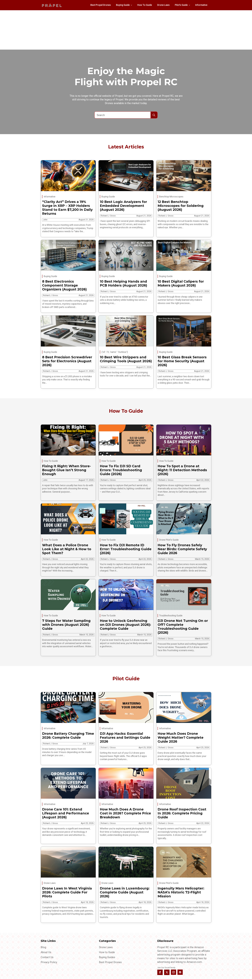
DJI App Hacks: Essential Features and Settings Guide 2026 (125, 737)
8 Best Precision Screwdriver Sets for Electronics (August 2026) (67, 361)
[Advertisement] (126, 30)
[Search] (154, 115)
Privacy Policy (49, 962)
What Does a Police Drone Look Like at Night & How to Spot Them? (66, 549)
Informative (201, 5)
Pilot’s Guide (181, 5)
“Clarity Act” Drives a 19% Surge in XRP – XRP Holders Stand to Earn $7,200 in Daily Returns (67, 208)
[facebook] (160, 972)
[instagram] (173, 972)
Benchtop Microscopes (171, 196)
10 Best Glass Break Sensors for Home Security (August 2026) (182, 361)
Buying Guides (107, 957)
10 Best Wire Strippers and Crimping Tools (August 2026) (126, 359)
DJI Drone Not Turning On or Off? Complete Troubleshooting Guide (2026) (183, 626)
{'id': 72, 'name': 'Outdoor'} (114, 352)
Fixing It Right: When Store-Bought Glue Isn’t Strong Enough (66, 470)
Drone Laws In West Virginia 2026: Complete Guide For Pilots (67, 892)
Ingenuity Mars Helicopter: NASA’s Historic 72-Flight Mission (181, 892)
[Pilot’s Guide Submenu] (190, 5)
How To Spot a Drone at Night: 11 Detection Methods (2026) (182, 470)
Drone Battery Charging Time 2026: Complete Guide (68, 735)
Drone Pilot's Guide (169, 540)
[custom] (180, 972)
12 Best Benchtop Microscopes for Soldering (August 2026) (181, 206)
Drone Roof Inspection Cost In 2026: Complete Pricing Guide (182, 813)
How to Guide (107, 952)
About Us (46, 952)
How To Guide (144, 5)
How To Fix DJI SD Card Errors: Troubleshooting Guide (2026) (121, 470)
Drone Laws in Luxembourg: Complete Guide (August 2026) (124, 892)
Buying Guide (123, 5)
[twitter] (167, 972)
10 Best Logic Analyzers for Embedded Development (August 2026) (123, 206)
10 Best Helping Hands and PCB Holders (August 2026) (123, 283)
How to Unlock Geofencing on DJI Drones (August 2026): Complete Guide (125, 625)
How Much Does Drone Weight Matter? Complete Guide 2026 (180, 737)
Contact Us (47, 957)
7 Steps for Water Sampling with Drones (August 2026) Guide (66, 625)
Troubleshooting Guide (170, 615)
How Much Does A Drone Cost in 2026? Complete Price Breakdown (125, 813)
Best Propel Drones (100, 5)
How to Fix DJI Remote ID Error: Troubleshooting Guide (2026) (125, 549)
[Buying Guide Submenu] (132, 5)
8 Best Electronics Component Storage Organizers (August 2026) (64, 285)
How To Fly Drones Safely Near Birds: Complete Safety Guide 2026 (182, 549)
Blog (43, 947)
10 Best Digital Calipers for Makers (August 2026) (181, 283)
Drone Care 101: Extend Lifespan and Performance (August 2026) (65, 813)
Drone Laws (163, 5)
